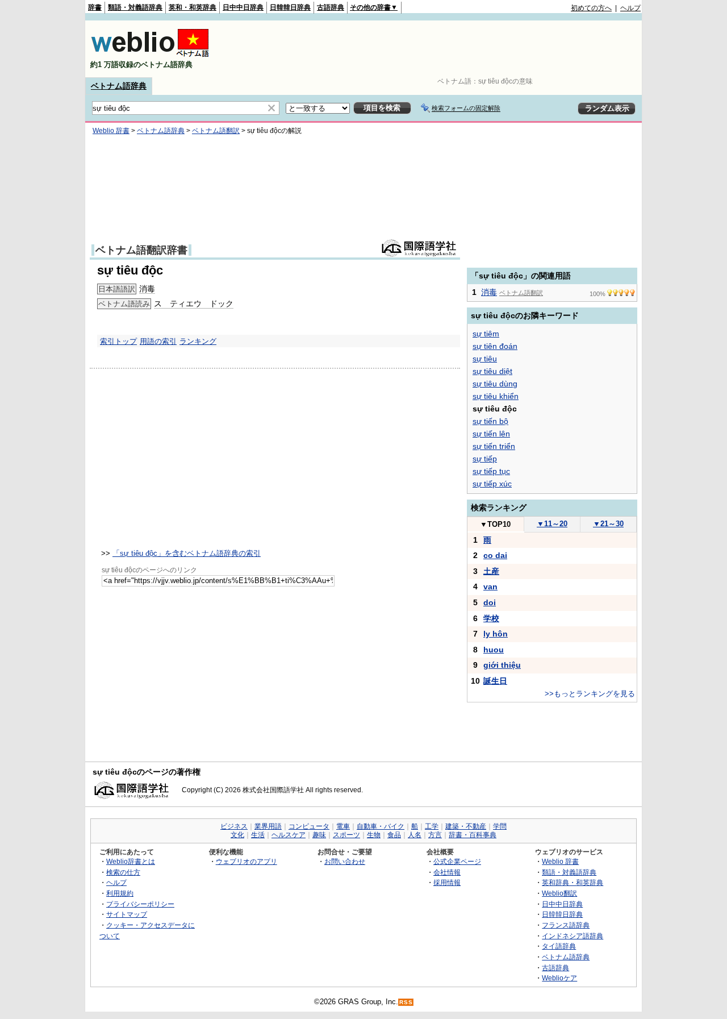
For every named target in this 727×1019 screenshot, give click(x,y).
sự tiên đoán (495, 346)
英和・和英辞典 (192, 7)
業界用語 (268, 826)
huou (493, 649)
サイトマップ (126, 914)
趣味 (319, 834)
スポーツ (346, 834)
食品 (394, 834)
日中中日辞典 (243, 7)
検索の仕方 (123, 872)
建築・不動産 (465, 826)
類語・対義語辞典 (135, 7)
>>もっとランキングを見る (590, 693)
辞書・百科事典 (472, 834)
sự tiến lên (491, 433)
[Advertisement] (434, 48)
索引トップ (118, 341)
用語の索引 (158, 341)
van (490, 586)
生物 (374, 834)
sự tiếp (485, 458)
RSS (406, 1002)
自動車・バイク (380, 826)
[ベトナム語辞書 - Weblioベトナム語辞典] (150, 55)
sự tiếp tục (491, 471)
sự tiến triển (494, 446)
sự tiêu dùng (495, 383)
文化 (237, 834)
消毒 (147, 288)
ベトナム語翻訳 (216, 130)
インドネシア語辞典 (572, 935)
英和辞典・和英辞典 (572, 882)
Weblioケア (559, 977)
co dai (495, 555)
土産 (491, 571)
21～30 (608, 523)
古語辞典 (330, 7)
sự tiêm (486, 333)
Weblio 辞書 (111, 130)
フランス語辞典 (566, 925)
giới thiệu (502, 664)
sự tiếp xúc (492, 483)
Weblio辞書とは (130, 861)
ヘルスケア (288, 834)
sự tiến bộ (490, 421)
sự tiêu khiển (496, 396)
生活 (258, 834)
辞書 (95, 7)
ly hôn (495, 633)
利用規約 (119, 893)
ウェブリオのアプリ (246, 861)
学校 (491, 618)
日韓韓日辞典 (290, 7)
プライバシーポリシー (140, 904)
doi (489, 602)
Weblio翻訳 (559, 893)
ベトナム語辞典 (119, 85)
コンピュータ (309, 826)
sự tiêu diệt (492, 371)
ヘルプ (630, 8)
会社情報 (447, 872)
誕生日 (495, 680)
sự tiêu (485, 358)
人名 (414, 834)
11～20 (552, 523)
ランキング (197, 341)
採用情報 (447, 882)
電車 (343, 826)
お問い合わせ (344, 861)
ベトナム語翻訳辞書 (141, 250)
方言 (435, 834)
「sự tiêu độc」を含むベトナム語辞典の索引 (186, 553)
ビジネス (234, 826)
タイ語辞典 (559, 946)
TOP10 (495, 524)
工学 (431, 826)
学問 (500, 826)
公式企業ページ (457, 861)
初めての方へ (591, 8)
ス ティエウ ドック (193, 303)
